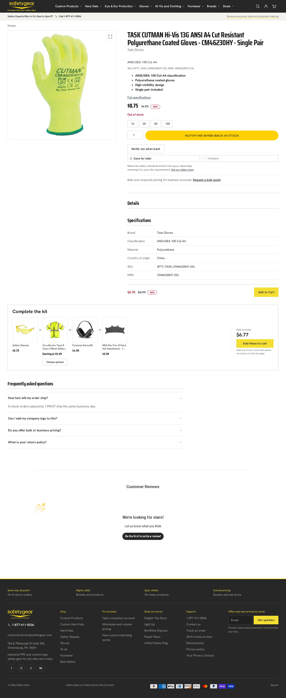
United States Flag (156, 643)
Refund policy (195, 643)
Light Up (149, 624)
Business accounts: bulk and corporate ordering (252, 16)
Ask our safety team (182, 169)
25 (144, 124)
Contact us (193, 624)
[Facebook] (11, 668)
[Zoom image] (110, 36)
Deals (226, 6)
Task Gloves (135, 50)
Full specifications (139, 97)
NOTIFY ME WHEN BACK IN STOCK (212, 135)
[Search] (258, 6)
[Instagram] (21, 668)
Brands (211, 6)
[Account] (265, 6)
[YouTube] (41, 668)
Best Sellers (67, 662)
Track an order (196, 631)
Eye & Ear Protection (119, 6)
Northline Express (156, 631)
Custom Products (66, 6)
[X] (31, 668)
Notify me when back (146, 149)
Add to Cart (266, 292)
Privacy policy (195, 649)
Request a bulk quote (207, 180)
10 (132, 124)
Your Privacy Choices (200, 655)
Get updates (266, 620)
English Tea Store (155, 618)
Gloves (144, 6)
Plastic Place (152, 637)
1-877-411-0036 (23, 625)
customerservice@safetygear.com (30, 635)
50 (155, 124)
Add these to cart (255, 343)
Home (12, 26)
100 (167, 124)
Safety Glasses (69, 637)
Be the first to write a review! (143, 536)
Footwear (194, 6)
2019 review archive (199, 637)
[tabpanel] (62, 85)
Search (274, 685)
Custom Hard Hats (72, 624)
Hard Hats (91, 6)
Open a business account (118, 618)
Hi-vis (63, 649)
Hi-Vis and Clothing (168, 6)
